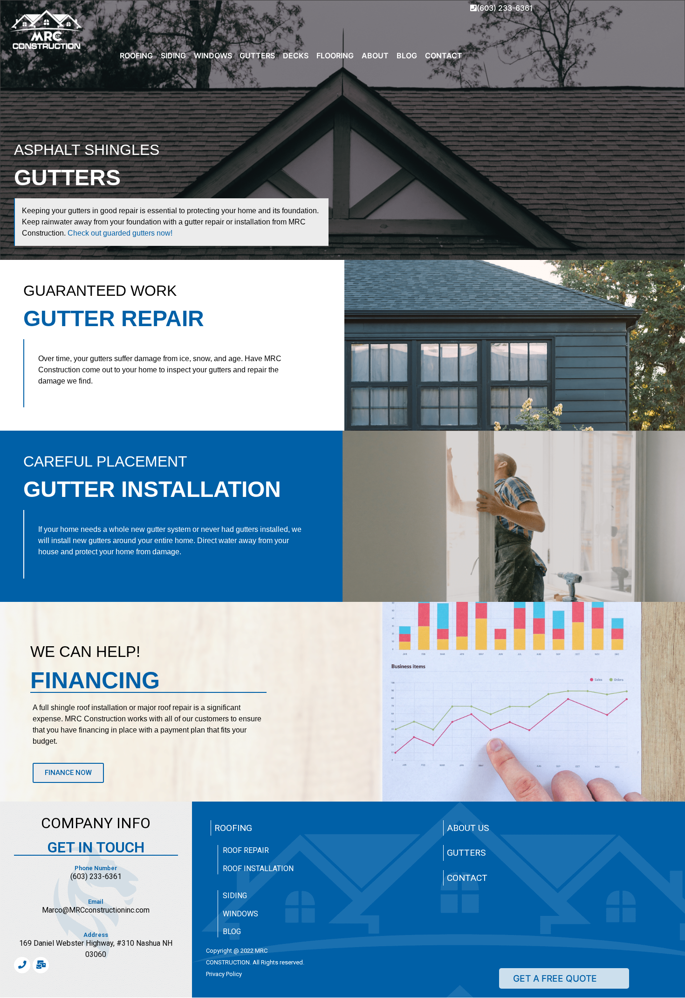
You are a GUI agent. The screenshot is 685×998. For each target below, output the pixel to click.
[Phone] (22, 965)
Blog (232, 931)
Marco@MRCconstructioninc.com (96, 910)
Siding (235, 895)
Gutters (466, 852)
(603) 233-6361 (505, 8)
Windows (240, 913)
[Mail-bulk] (41, 965)
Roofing (233, 828)
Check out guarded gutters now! (119, 233)
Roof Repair (246, 850)
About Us (468, 828)
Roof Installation (258, 868)
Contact (467, 877)
